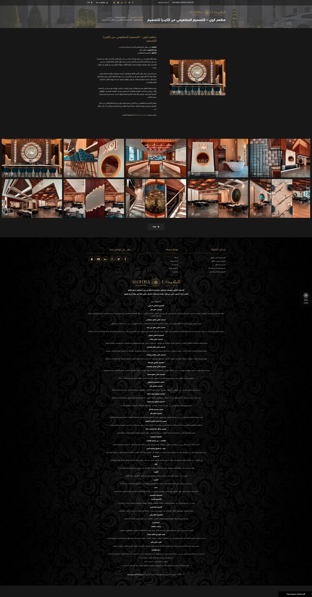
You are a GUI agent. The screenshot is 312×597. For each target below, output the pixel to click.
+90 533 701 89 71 (163, 3)
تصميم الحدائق (220, 265)
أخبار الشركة (174, 261)
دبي (110, 17)
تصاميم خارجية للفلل (218, 261)
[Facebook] (132, 3)
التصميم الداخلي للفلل (217, 258)
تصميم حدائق (190, 417)
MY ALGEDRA (101, 3)
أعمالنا (176, 258)
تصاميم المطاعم (141, 115)
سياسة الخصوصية (135, 574)
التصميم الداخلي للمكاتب (217, 272)
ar (89, 2)
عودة (155, 227)
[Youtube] (118, 3)
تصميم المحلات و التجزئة (217, 268)
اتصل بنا (175, 272)
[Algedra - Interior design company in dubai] (207, 11)
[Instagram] (125, 3)
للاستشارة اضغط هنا (296, 594)
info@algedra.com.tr (183, 3)
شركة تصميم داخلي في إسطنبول (127, 332)
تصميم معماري (192, 390)
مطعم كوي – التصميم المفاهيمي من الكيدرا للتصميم (122, 20)
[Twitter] (129, 3)
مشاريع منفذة (121, 17)
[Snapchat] (114, 3)
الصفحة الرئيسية (136, 17)
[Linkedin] (122, 3)
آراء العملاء (174, 265)
